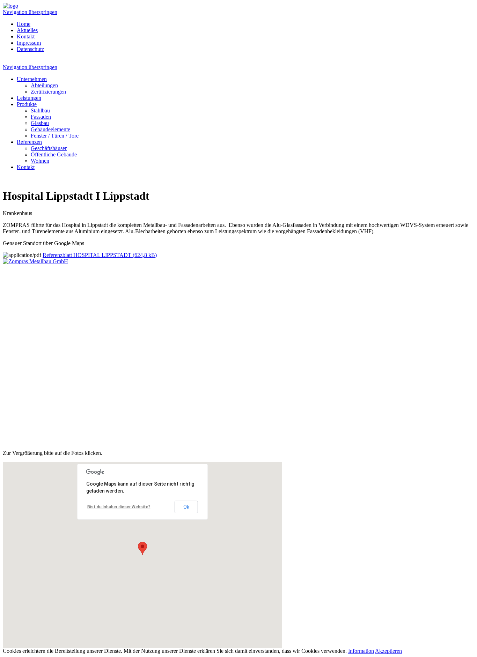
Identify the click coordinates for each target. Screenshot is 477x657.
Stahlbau (40, 110)
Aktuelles (27, 30)
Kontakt (26, 36)
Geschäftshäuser (49, 148)
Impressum (29, 43)
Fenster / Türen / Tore (55, 136)
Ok (186, 507)
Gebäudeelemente (50, 129)
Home (23, 24)
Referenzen (29, 142)
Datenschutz (30, 49)
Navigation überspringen (30, 12)
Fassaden (41, 117)
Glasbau (40, 123)
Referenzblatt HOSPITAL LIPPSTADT (100, 255)
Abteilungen (44, 85)
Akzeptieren (388, 651)
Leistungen (29, 98)
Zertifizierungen (48, 92)
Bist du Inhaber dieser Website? (119, 506)
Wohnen (40, 161)
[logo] (10, 6)
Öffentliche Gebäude (54, 154)
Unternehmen (32, 79)
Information (361, 651)
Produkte (27, 104)
